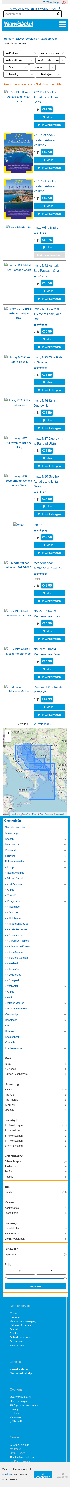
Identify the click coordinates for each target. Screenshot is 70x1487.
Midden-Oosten (15, 1003)
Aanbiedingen (12, 833)
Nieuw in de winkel (15, 827)
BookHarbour (36, 1233)
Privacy (14, 1409)
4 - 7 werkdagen (36, 1140)
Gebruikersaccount (20, 1337)
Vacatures (15, 1417)
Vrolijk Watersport (36, 1238)
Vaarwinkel (61, 814)
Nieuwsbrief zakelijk (21, 1373)
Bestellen (15, 1317)
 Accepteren (43, 1475)
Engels (36, 1192)
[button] (8, 733)
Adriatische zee (18, 929)
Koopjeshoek (12, 1037)
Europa (11, 867)
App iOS (36, 1094)
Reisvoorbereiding (26, 38)
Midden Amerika (16, 878)
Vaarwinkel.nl (36, 1228)
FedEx (36, 1171)
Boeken (9, 839)
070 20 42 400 (20, 8)
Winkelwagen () (55, 2)
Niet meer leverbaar (49, 255)
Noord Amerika (15, 873)
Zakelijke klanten (19, 1369)
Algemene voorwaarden (26, 1405)
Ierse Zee (14, 969)
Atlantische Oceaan (20, 946)
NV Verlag (36, 1068)
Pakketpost (36, 1166)
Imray (36, 1063)
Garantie (14, 1329)
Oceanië (11, 895)
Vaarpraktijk (11, 1014)
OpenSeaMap (46, 814)
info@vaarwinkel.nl (45, 8)
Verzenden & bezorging (23, 1321)
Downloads (11, 1020)
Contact (14, 1313)
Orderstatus (16, 1341)
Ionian (38, 524)
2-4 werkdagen (36, 1130)
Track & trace (17, 1345)
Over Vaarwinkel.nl (20, 1396)
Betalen (14, 1333)
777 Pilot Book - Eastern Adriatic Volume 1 (45, 186)
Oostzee (13, 912)
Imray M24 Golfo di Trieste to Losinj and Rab (47, 313)
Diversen (10, 1031)
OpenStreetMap (28, 814)
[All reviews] (40, 233)
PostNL (36, 1176)
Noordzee (14, 906)
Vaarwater (12, 986)
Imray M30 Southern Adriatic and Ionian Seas (47, 481)
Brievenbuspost (36, 1161)
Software (10, 856)
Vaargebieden (49, 38)
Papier (36, 1089)
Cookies (14, 1413)
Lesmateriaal (12, 844)
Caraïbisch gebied (19, 940)
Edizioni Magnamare (36, 1074)
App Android (36, 1099)
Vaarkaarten (11, 850)
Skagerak (14, 980)
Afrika (10, 889)
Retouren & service (21, 1325)
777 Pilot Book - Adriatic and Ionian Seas (47, 97)
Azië (9, 997)
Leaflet (14, 814)
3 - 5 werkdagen (36, 1135)
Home (7, 38)
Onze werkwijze (19, 1401)
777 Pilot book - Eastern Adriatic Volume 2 (45, 140)
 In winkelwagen (49, 124)
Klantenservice (13, 1048)
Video (8, 1025)
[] (16, 1421)
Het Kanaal (15, 918)
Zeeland (13, 963)
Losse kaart (36, 1212)
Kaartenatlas (36, 1207)
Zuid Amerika (14, 884)
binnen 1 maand (36, 1145)
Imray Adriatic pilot (46, 227)
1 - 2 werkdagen (36, 1125)
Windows (36, 1104)
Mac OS (36, 1109)
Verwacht (10, 1042)
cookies (7, 1474)
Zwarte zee (15, 974)
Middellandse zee (18, 923)
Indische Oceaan (18, 957)
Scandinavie (16, 935)
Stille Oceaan (16, 952)
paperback (36, 1254)
